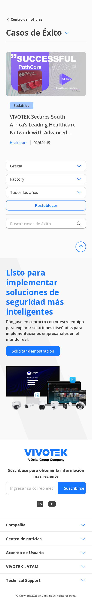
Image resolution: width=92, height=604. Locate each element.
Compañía (15, 524)
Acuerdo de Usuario (25, 552)
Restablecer (46, 205)
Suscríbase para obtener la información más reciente (46, 473)
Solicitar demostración (33, 351)
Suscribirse (74, 488)
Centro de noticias (26, 19)
